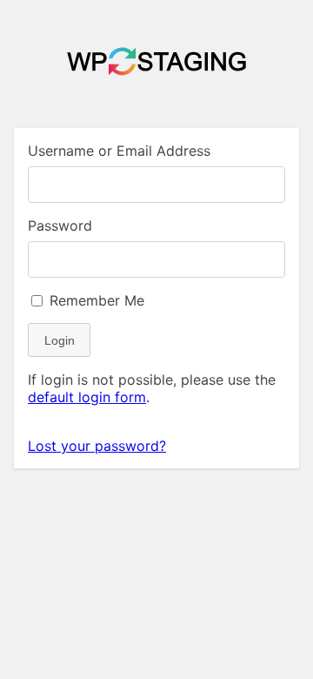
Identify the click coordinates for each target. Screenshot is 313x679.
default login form (87, 397)
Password (60, 225)
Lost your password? (97, 445)
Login (59, 340)
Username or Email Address (119, 150)
